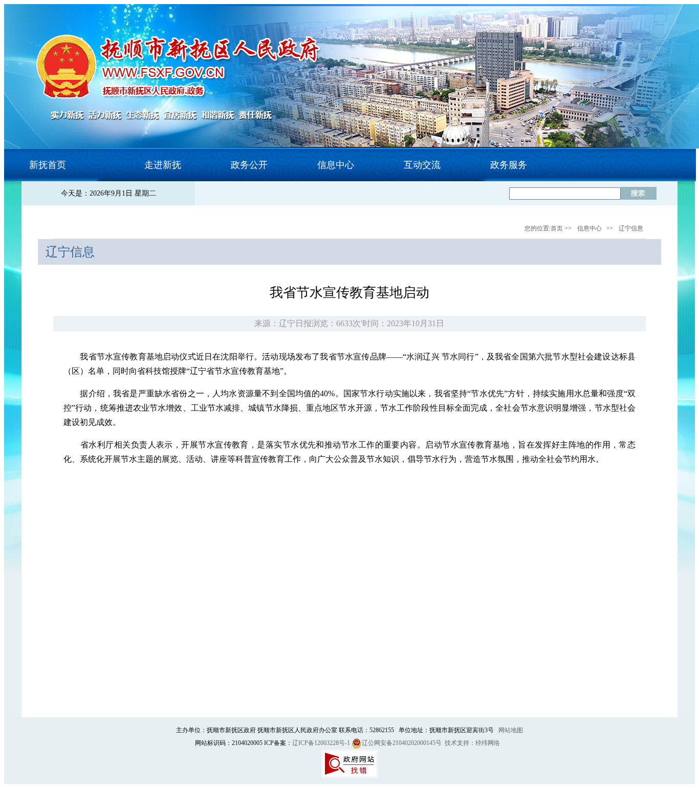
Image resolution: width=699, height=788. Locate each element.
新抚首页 (47, 165)
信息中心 (589, 228)
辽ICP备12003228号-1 (321, 743)
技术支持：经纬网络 (472, 743)
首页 (557, 228)
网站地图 (510, 730)
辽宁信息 (631, 228)
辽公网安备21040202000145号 (402, 743)
